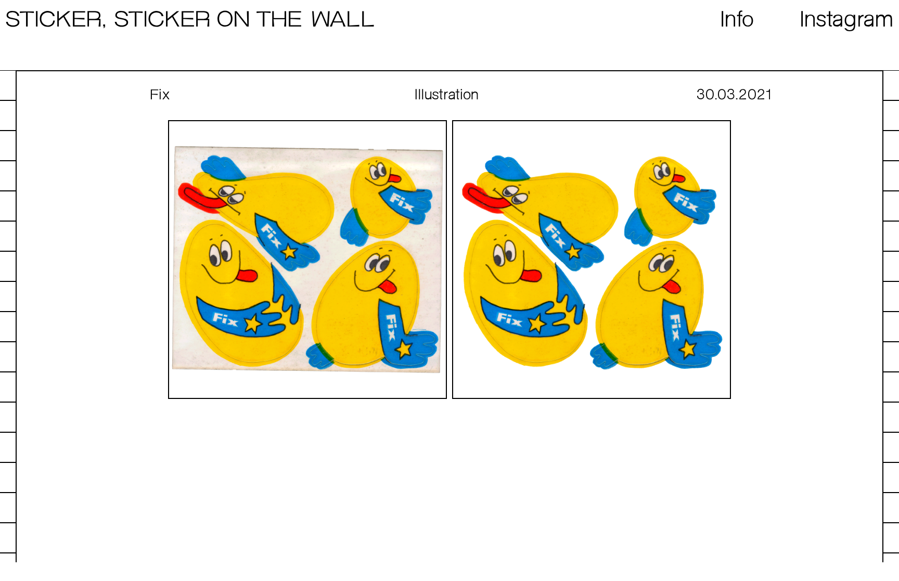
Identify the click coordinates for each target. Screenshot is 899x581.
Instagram (847, 20)
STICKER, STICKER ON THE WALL (190, 20)
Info (737, 20)
